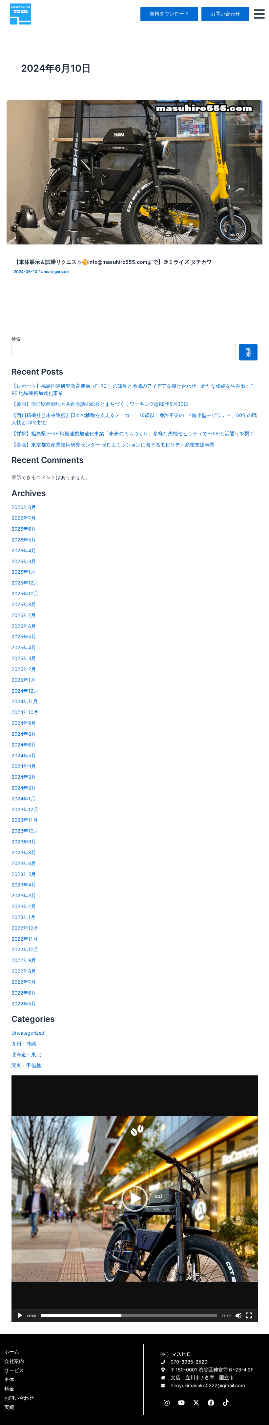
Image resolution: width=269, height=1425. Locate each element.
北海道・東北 (26, 1055)
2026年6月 (23, 529)
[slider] (129, 1315)
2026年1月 (23, 572)
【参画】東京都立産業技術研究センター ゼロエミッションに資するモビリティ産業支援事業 (113, 445)
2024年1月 (23, 799)
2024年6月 (23, 745)
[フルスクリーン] (249, 1315)
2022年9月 (23, 960)
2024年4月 (23, 766)
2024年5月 (23, 756)
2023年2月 (23, 906)
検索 (16, 339)
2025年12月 (24, 583)
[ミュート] (238, 1315)
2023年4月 (23, 885)
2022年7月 (23, 982)
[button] (134, 1198)
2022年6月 (23, 993)
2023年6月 (23, 863)
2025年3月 (23, 658)
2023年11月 (24, 820)
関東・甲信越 (26, 1066)
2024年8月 (23, 734)
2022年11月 (24, 939)
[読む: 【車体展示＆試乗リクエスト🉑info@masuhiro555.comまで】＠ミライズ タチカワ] (134, 172)
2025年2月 (23, 669)
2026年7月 (23, 518)
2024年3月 (23, 777)
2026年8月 (23, 507)
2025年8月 (23, 605)
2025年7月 (23, 615)
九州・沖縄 (23, 1044)
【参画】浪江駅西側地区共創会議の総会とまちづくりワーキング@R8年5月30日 (99, 404)
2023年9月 (23, 842)
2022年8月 (23, 971)
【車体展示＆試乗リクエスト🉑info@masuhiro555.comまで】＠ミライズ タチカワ (113, 262)
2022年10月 (24, 950)
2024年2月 (23, 788)
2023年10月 (24, 831)
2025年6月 (23, 626)
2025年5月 (23, 637)
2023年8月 (23, 853)
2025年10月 (24, 594)
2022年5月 (23, 1004)
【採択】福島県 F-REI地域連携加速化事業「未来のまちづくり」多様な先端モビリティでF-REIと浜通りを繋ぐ (132, 434)
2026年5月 (23, 540)
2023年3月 (23, 896)
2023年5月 (23, 874)
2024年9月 (23, 723)
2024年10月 (24, 712)
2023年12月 (24, 810)
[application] (134, 1198)
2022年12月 (24, 928)
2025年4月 (23, 648)
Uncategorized (55, 271)
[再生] (20, 1315)
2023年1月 (23, 917)
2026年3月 (23, 561)
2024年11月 (24, 701)
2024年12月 (24, 691)
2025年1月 (23, 680)
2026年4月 (23, 551)
